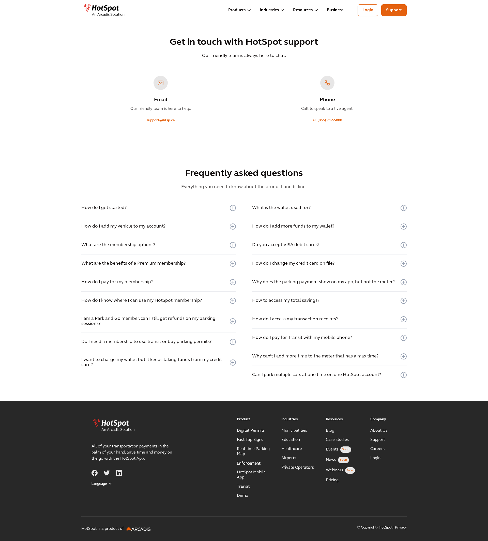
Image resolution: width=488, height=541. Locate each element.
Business (335, 10)
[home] (104, 10)
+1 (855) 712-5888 (327, 120)
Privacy (401, 528)
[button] (240, 10)
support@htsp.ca (161, 120)
